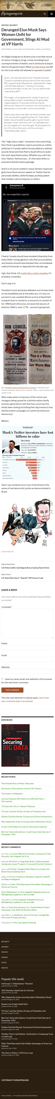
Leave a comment (43, 49)
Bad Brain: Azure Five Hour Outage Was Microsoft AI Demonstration (25, 916)
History (5, 25)
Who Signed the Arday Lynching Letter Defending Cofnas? (26, 821)
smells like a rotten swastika (34, 273)
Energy (4, 957)
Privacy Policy (6, 1095)
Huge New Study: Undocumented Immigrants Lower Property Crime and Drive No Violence (26, 862)
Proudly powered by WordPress (25, 1095)
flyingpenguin (11, 13)
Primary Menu (51, 13)
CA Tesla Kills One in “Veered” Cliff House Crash (22, 576)
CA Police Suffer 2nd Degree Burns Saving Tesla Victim (25, 566)
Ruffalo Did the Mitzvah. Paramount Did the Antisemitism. (26, 816)
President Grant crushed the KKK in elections (20, 388)
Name (4, 643)
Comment (6, 607)
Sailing (4, 968)
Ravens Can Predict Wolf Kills (14, 1004)
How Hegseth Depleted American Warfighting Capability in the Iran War (25, 893)
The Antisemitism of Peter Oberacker (17, 783)
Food (3, 962)
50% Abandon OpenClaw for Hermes (17, 990)
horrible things (39, 66)
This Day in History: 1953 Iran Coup (17, 1053)
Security (13, 25)
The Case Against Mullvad (25, 922)
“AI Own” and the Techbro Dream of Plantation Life (23, 811)
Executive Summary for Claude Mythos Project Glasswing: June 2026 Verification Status (25, 908)
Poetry (4, 952)
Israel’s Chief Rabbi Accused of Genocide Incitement (24, 827)
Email (4, 655)
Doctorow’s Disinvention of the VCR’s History (21, 788)
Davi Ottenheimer (26, 49)
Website (5, 667)
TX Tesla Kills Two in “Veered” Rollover (18, 806)
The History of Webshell (12, 793)
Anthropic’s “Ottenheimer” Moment (17, 983)
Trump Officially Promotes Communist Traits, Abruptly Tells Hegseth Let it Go (26, 855)
